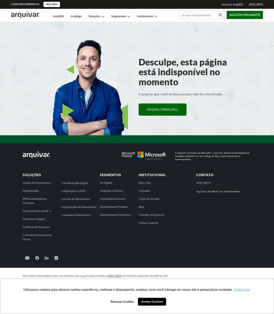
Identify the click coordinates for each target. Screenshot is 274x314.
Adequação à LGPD (73, 191)
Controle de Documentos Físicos (37, 237)
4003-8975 (114, 275)
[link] (26, 258)
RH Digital (106, 182)
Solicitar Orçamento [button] (244, 14)
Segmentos (119, 16)
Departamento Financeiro (115, 214)
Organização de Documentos (78, 207)
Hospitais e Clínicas (111, 190)
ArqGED (58, 16)
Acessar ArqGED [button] (232, 4)
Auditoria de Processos (36, 227)
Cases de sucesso (149, 198)
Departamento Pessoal (113, 206)
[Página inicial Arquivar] (25, 14)
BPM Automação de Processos (35, 201)
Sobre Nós (145, 182)
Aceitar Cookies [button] (152, 301)
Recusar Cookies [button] (122, 301)
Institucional (145, 16)
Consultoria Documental (75, 215)
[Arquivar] (36, 158)
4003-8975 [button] (256, 4)
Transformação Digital (74, 183)
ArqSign (76, 16)
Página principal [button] (162, 109)
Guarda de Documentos (75, 199)
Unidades (144, 190)
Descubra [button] (52, 4)
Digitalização (31, 190)
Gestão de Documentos (37, 182)
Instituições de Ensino (113, 198)
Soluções (94, 16)
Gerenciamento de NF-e (37, 211)
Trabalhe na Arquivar (152, 214)
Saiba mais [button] (242, 289)
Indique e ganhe (148, 222)
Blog (141, 206)
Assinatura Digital (34, 219)
